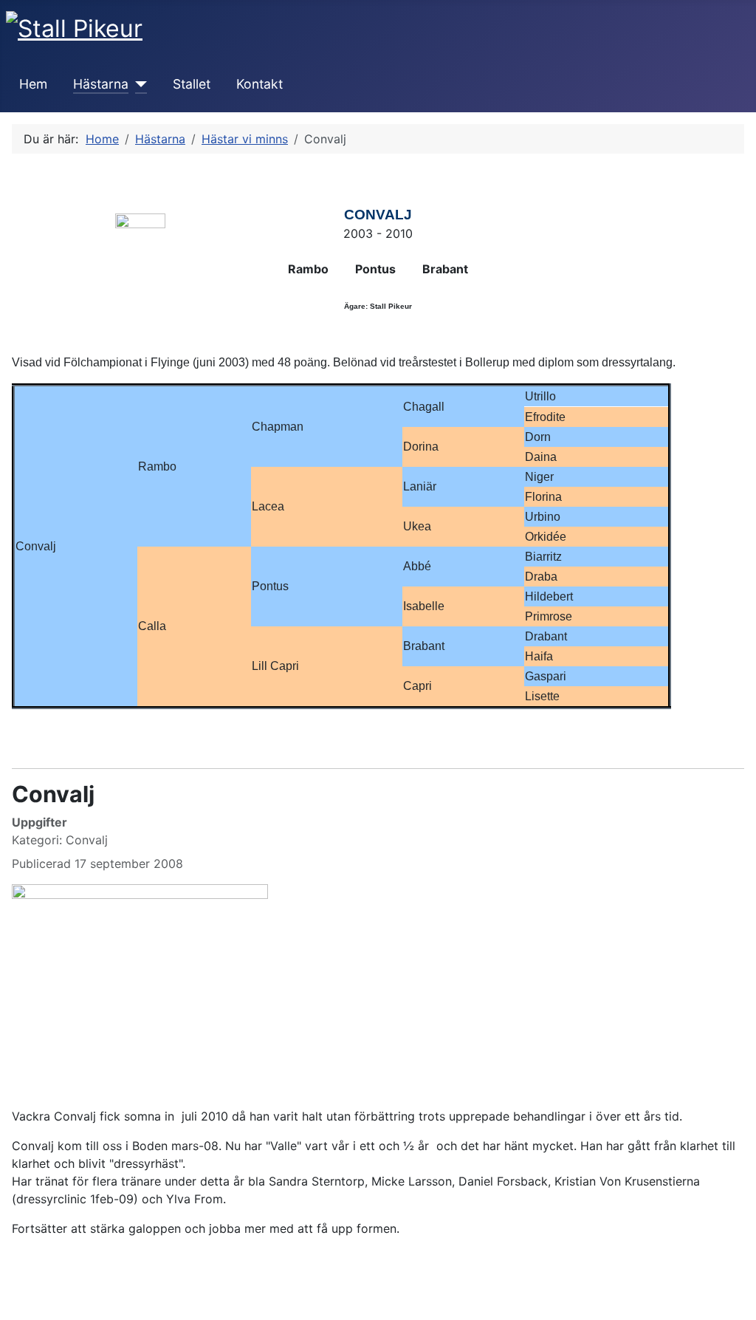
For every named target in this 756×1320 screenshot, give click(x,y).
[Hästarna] (137, 84)
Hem (33, 84)
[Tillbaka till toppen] (737, 1301)
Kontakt (259, 84)
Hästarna (100, 84)
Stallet (191, 84)
